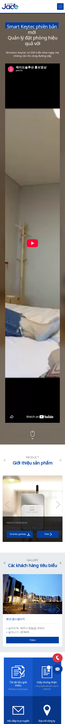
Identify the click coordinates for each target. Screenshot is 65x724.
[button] (7, 504)
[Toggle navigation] (60, 6)
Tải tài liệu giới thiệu (17, 534)
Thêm (46, 534)
